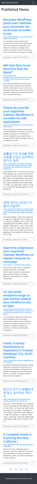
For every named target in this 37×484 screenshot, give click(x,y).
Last (26, 469)
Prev (15, 469)
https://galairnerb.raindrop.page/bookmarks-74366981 (18, 445)
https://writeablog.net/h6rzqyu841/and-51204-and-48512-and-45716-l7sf (17, 400)
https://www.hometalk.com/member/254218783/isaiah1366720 (18, 37)
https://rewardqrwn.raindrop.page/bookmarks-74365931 (18, 361)
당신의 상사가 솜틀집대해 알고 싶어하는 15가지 (18, 392)
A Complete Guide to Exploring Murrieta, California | (17, 438)
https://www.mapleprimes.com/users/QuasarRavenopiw (18, 125)
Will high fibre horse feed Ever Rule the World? (16, 69)
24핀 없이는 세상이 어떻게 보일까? (17, 204)
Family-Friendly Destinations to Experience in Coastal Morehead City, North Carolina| (18, 350)
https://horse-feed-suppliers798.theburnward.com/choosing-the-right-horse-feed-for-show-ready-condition (18, 78)
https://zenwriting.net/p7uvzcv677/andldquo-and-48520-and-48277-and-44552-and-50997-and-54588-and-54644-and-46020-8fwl (18, 211)
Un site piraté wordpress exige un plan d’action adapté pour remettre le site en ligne (17, 299)
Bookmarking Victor (9, 2)
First (10, 469)
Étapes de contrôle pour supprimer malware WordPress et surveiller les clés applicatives (18, 114)
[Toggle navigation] (33, 2)
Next (21, 469)
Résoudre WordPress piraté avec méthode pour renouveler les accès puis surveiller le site (17, 26)
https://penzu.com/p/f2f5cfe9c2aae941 (17, 265)
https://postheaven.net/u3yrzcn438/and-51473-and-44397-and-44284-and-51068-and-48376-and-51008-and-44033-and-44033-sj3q (18, 166)
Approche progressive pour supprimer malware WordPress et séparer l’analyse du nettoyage (18, 255)
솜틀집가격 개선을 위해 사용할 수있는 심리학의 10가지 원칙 (18, 157)
